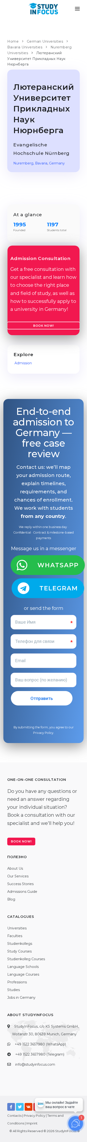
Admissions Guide (22, 891)
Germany (57, 163)
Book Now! (43, 325)
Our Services (18, 876)
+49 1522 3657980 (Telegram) (39, 1054)
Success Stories (20, 884)
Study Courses (19, 951)
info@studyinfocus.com (35, 1064)
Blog (11, 899)
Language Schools (23, 967)
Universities (17, 928)
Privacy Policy (43, 733)
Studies (13, 990)
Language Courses (23, 974)
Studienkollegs (19, 943)
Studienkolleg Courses (26, 959)
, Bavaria (40, 163)
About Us (15, 868)
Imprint (31, 1123)
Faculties (14, 936)
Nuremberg (23, 163)
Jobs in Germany (21, 997)
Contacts (14, 1115)
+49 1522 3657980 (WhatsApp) (40, 1044)
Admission (23, 363)
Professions (17, 982)
